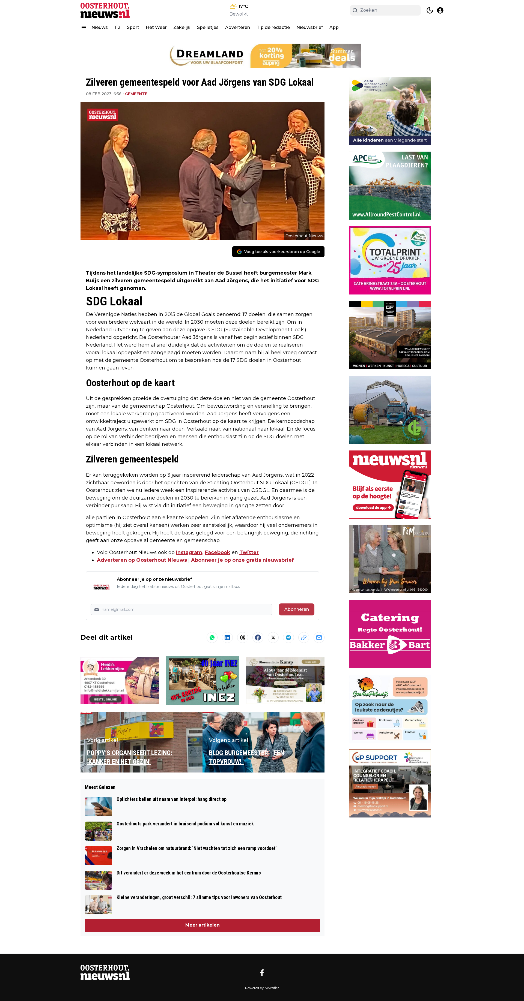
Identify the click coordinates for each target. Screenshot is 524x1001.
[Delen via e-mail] (319, 637)
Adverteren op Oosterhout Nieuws (142, 560)
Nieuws (99, 27)
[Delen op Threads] (242, 637)
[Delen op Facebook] (257, 637)
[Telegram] (288, 637)
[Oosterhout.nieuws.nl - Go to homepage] (105, 972)
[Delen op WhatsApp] (212, 637)
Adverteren (237, 27)
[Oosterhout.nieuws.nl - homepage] (105, 10)
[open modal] (440, 10)
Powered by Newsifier (262, 988)
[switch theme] (430, 10)
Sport (133, 27)
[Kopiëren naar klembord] (303, 637)
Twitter (249, 552)
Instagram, (190, 552)
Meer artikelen (202, 925)
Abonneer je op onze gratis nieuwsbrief (242, 560)
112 (117, 27)
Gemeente (136, 93)
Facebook (217, 552)
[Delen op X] (273, 637)
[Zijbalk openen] (84, 27)
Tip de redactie (273, 27)
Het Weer (156, 27)
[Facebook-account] (262, 972)
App (334, 27)
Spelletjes (208, 27)
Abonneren (296, 609)
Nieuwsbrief (309, 27)
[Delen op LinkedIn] (227, 637)
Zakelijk (181, 27)
